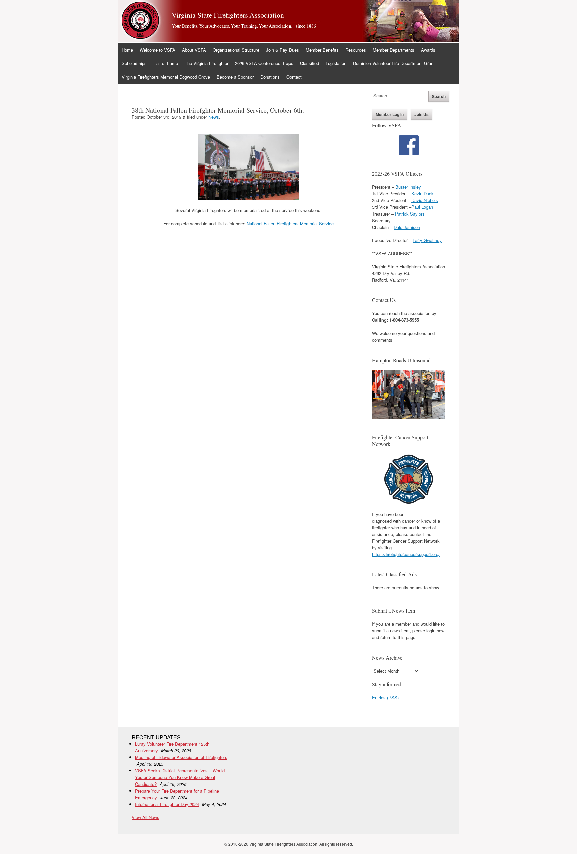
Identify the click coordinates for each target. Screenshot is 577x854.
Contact (294, 77)
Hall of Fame (165, 63)
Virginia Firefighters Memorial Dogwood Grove (166, 77)
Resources (355, 50)
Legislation (336, 63)
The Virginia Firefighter (206, 63)
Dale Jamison (407, 227)
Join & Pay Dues (282, 50)
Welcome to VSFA (157, 50)
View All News (145, 817)
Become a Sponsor (235, 77)
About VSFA (194, 50)
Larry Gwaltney (427, 240)
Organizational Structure (236, 50)
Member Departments (393, 50)
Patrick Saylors (410, 213)
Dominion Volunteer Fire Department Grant (394, 63)
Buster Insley (408, 187)
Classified (309, 63)
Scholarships (134, 63)
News (213, 117)
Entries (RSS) (385, 697)
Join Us (421, 114)
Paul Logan (422, 207)
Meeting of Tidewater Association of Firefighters (181, 757)
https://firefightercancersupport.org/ (406, 554)
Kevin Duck (422, 193)
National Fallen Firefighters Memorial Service (290, 223)
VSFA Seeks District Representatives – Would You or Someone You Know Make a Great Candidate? (180, 777)
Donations (270, 77)
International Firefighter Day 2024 (167, 804)
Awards (428, 50)
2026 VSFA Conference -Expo (264, 63)
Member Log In (390, 114)
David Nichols (424, 200)
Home (127, 50)
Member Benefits (322, 50)
